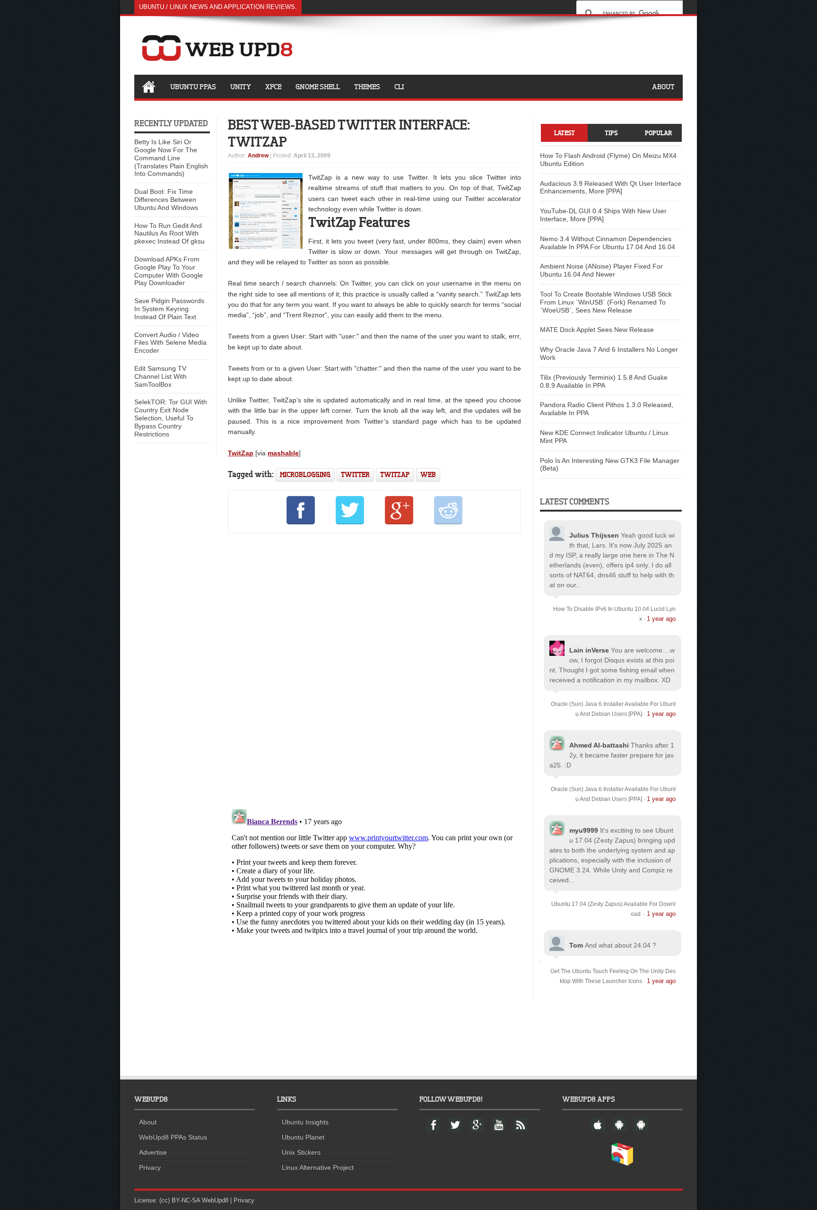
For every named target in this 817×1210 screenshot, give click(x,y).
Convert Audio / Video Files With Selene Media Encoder (170, 343)
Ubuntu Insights (305, 1122)
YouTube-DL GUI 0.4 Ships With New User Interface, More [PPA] (603, 215)
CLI (399, 86)
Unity (240, 86)
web (428, 474)
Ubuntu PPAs (193, 86)
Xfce (273, 86)
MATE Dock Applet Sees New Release (597, 329)
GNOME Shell (318, 86)
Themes (367, 86)
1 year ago (661, 618)
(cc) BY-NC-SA (179, 1200)
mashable (283, 453)
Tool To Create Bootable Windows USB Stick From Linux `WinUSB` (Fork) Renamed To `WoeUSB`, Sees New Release (606, 302)
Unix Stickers (301, 1152)
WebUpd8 (215, 1200)
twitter (355, 474)
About (663, 86)
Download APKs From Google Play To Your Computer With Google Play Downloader (168, 271)
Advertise (153, 1152)
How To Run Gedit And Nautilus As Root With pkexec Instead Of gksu (169, 233)
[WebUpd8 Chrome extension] (622, 1163)
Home (148, 86)
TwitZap (240, 453)
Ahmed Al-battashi (599, 745)
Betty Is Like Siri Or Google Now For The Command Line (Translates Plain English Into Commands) (171, 157)
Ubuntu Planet (303, 1137)
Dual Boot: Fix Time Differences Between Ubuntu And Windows (166, 199)
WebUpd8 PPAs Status (173, 1137)
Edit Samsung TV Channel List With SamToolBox (160, 376)
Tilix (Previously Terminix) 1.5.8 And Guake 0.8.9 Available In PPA (604, 381)
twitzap (395, 474)
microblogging (305, 474)
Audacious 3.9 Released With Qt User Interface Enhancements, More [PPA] (610, 187)
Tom (576, 945)
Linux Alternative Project (318, 1167)
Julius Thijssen (594, 535)
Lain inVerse (589, 650)
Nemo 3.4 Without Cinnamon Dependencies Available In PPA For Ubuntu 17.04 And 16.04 (607, 243)
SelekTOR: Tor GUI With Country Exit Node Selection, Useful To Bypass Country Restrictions (170, 417)
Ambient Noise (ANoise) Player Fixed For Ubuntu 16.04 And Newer (601, 270)
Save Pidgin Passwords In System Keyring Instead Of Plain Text (169, 309)
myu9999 (583, 830)
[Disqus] (374, 669)
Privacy (150, 1167)
